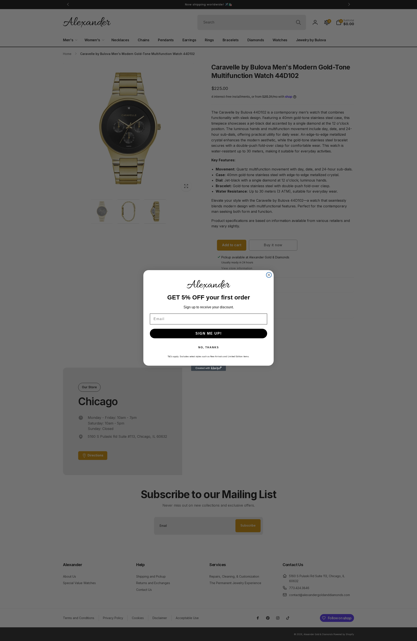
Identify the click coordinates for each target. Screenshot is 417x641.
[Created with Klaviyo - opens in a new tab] (208, 368)
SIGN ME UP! (208, 333)
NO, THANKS (208, 347)
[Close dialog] (268, 275)
